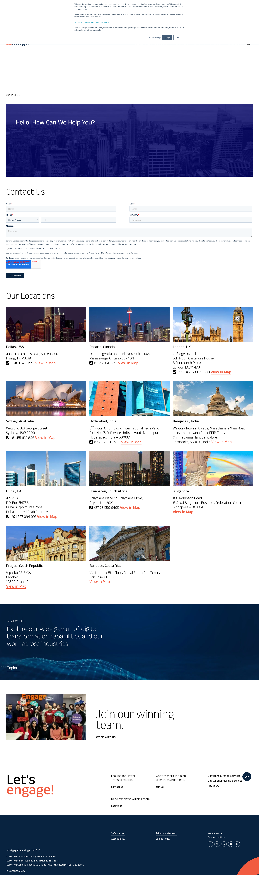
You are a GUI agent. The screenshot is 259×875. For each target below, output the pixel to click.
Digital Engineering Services (225, 781)
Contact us (117, 787)
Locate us (116, 806)
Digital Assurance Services (224, 776)
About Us (213, 786)
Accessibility (118, 839)
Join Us (160, 787)
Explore (13, 668)
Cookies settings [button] (155, 37)
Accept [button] (167, 37)
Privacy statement (166, 833)
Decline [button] (178, 37)
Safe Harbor (118, 833)
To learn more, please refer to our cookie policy (91, 22)
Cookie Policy (163, 839)
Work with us (106, 738)
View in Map (45, 363)
